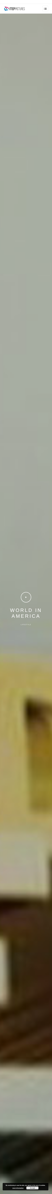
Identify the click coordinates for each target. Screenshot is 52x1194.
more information (18, 1188)
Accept (32, 1188)
